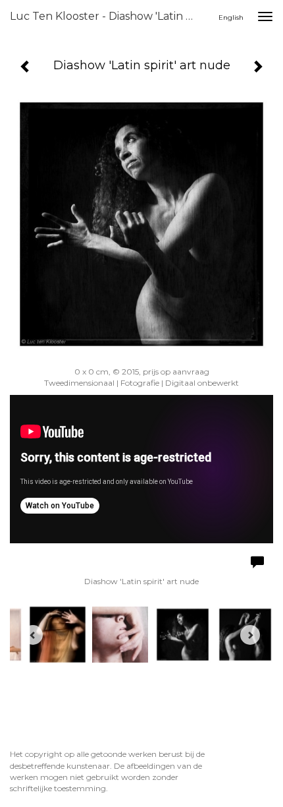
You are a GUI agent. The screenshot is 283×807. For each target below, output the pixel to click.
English (231, 17)
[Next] (250, 635)
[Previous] (33, 635)
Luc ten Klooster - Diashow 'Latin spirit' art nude (107, 16)
